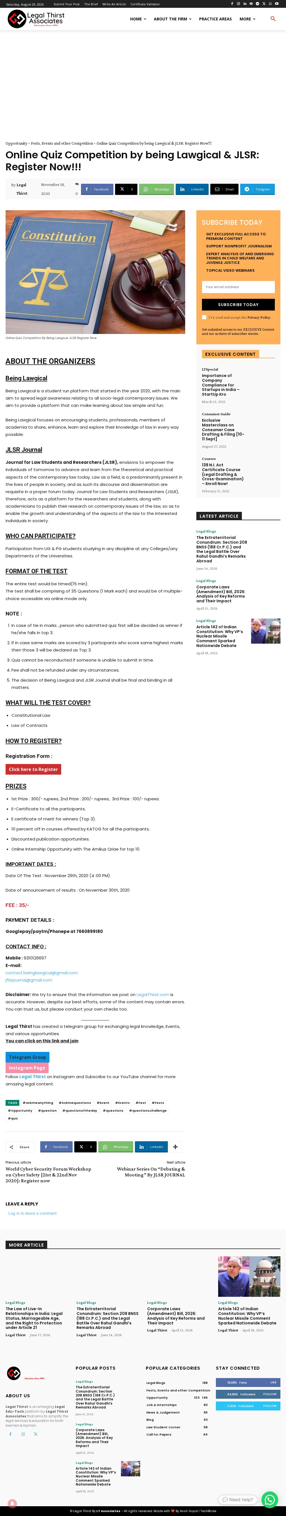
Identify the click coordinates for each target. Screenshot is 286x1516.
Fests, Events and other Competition (62, 143)
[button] (273, 19)
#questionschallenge (148, 1110)
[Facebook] (232, 4)
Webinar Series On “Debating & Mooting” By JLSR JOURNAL (151, 1172)
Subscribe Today (238, 304)
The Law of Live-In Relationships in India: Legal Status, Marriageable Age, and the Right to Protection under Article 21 (34, 1318)
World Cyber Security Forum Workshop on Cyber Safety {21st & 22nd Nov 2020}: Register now (48, 1174)
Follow (270, 1394)
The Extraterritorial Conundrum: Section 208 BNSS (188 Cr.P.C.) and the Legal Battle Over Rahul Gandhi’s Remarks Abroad (221, 549)
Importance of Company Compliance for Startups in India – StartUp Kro (221, 385)
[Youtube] (276, 4)
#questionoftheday (79, 1110)
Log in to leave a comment (32, 1213)
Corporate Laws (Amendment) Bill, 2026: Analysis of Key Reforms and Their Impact (221, 594)
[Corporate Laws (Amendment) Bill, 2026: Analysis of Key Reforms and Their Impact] (265, 591)
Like (274, 1382)
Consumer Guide (216, 414)
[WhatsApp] (270, 4)
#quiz (13, 1118)
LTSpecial (210, 369)
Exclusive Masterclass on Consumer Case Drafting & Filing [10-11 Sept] (223, 429)
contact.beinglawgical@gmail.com (42, 973)
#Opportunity (20, 1110)
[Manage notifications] (12, 1503)
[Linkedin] (245, 4)
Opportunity (16, 143)
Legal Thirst (21, 189)
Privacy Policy (258, 317)
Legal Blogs (206, 531)
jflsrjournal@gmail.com (29, 980)
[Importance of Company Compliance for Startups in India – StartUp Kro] (262, 378)
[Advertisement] (143, 79)
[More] (175, 1146)
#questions (113, 1110)
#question (47, 1110)
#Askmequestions (75, 1102)
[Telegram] (257, 4)
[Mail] (251, 4)
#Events (122, 1102)
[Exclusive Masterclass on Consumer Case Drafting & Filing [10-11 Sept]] (262, 423)
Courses (209, 458)
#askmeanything (38, 1102)
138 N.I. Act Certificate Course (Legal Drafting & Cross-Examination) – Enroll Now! (223, 474)
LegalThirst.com (153, 994)
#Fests (158, 1102)
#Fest (140, 1102)
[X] (264, 4)
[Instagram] (238, 4)
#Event (103, 1102)
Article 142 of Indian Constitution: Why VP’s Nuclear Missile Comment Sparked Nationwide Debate (219, 636)
